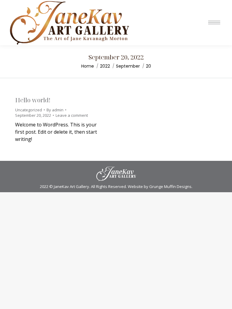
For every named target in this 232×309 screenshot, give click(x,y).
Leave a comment (72, 115)
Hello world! (32, 100)
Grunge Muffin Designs (170, 186)
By (55, 110)
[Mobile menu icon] (214, 22)
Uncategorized (28, 110)
